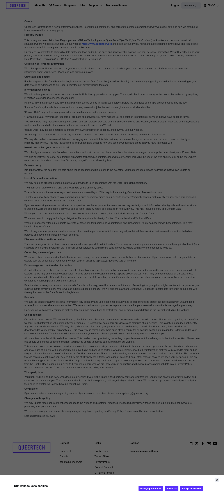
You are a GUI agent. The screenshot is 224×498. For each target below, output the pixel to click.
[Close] (217, 480)
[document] (112, 486)
